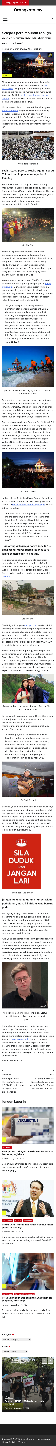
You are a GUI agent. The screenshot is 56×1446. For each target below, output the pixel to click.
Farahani (37, 48)
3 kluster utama (10, 110)
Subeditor (6, 1232)
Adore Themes (19, 1442)
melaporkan (30, 625)
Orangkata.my (28, 9)
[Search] (52, 19)
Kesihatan (17, 1060)
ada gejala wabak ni (20, 1039)
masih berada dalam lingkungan (28, 504)
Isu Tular (18, 1221)
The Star (6, 576)
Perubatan (29, 1294)
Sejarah (9, 1397)
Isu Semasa (7, 1221)
